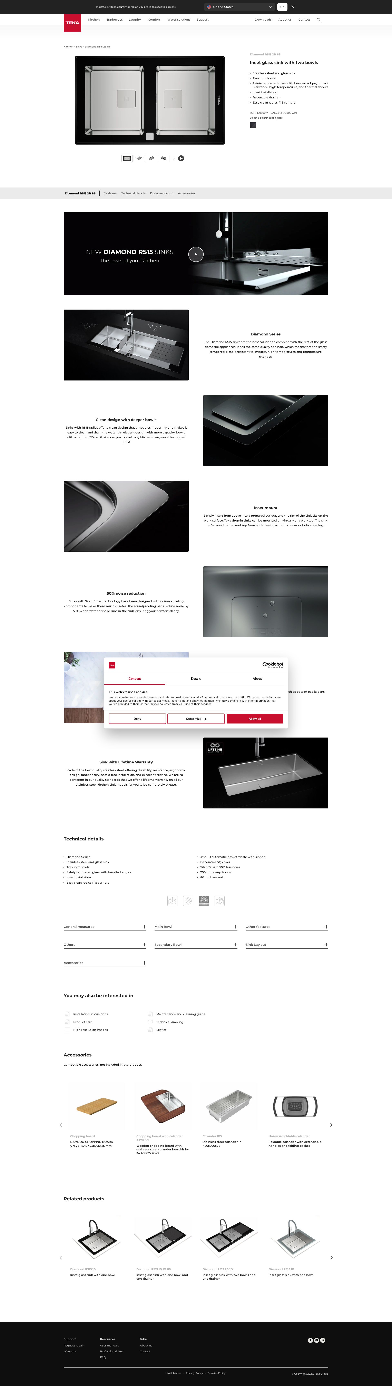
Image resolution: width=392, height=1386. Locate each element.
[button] (239, 7)
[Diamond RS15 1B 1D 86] (163, 1239)
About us (285, 19)
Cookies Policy (217, 1373)
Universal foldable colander (289, 1136)
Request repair (74, 1345)
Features (110, 193)
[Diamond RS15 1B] (96, 1239)
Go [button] (282, 7)
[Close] (293, 7)
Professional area (112, 1351)
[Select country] (326, 20)
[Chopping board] (96, 1106)
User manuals (109, 1345)
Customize (193, 718)
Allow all (255, 718)
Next (174, 158)
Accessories (186, 193)
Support (203, 19)
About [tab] (257, 678)
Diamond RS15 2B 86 (80, 193)
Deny (137, 718)
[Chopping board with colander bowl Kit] (163, 1106)
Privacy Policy (194, 1373)
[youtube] (316, 1340)
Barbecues (115, 19)
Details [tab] (196, 678)
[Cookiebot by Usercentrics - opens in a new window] (265, 665)
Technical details (133, 193)
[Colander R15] (229, 1106)
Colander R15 (212, 1136)
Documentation (162, 193)
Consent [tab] (135, 678)
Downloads (263, 19)
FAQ (103, 1357)
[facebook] (310, 1340)
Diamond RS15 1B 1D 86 (153, 1269)
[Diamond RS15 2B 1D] (229, 1239)
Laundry (135, 19)
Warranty (70, 1351)
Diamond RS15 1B (83, 1269)
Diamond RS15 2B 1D (218, 1269)
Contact (304, 19)
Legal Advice (173, 1373)
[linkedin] (322, 1340)
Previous (61, 1125)
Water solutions (178, 19)
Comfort (154, 19)
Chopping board (82, 1136)
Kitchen (94, 19)
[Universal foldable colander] (295, 1106)
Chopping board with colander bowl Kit (159, 1138)
